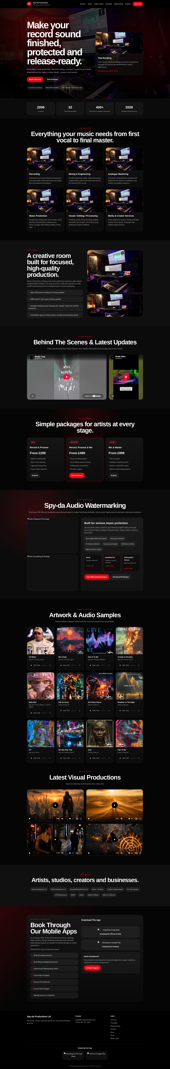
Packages (109, 4)
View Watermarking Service (97, 577)
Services (83, 4)
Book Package (77, 475)
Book (112, 1032)
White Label (114, 1038)
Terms (112, 1035)
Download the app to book (108, 71)
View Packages (52, 79)
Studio (90, 4)
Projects (128, 4)
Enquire (35, 475)
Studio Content (98, 4)
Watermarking (118, 4)
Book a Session (35, 79)
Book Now (138, 4)
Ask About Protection (121, 577)
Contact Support (92, 968)
